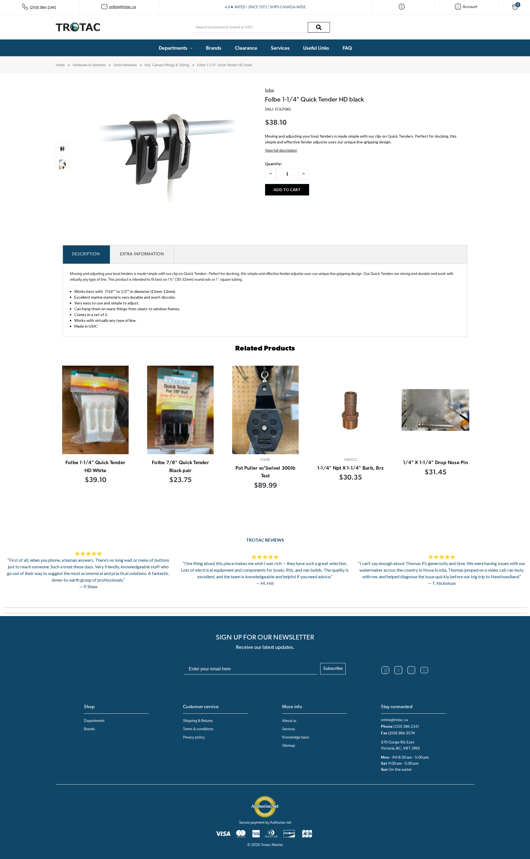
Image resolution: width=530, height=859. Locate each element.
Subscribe (333, 669)
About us (289, 721)
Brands (213, 48)
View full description (281, 151)
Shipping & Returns (198, 721)
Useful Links (316, 48)
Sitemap (288, 746)
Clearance (246, 48)
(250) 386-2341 (406, 727)
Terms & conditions (198, 729)
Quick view (95, 410)
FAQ (347, 48)
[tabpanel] (95, 434)
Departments (173, 48)
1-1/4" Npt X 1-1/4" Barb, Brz (350, 468)
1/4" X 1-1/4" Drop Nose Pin (435, 462)
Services (280, 48)
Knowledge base (295, 737)
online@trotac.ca (122, 7)
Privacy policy (194, 737)
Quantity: (273, 164)
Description (86, 254)
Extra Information (142, 254)
